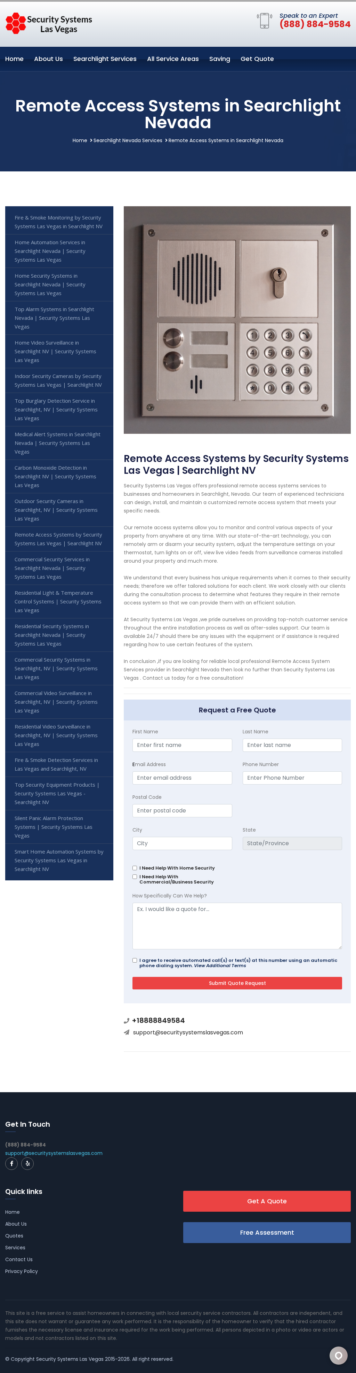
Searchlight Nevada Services (128, 140)
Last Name (255, 731)
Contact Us (19, 1259)
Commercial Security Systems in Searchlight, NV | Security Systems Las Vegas (56, 668)
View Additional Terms (220, 965)
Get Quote (257, 58)
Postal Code (147, 797)
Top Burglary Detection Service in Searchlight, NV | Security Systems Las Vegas (56, 409)
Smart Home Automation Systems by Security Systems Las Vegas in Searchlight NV (59, 860)
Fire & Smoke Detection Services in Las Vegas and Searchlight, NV (56, 764)
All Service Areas (173, 58)
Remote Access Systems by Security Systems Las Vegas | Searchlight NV (58, 539)
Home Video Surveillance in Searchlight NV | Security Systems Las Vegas (55, 351)
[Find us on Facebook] (11, 1163)
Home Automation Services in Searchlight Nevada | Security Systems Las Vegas (50, 251)
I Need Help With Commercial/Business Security (176, 879)
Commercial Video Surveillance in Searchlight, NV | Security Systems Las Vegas (56, 701)
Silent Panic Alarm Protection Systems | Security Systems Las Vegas (53, 827)
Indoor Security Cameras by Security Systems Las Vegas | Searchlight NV (58, 380)
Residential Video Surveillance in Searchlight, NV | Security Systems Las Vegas (56, 735)
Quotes (14, 1235)
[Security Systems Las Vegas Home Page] (48, 22)
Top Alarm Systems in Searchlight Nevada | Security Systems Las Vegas (54, 318)
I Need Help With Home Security (177, 868)
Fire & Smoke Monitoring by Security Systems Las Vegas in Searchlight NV (59, 222)
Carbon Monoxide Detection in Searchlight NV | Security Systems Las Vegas (55, 476)
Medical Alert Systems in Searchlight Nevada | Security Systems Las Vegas (57, 443)
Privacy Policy (21, 1271)
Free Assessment (267, 1232)
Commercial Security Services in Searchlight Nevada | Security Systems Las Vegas (52, 568)
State (249, 829)
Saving (219, 58)
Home (14, 58)
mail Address (149, 764)
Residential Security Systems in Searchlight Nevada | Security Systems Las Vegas (52, 635)
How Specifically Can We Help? (169, 895)
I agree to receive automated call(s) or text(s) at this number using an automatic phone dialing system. (238, 963)
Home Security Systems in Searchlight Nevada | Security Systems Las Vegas (50, 284)
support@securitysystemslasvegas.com (188, 1032)
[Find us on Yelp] (27, 1163)
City (137, 829)
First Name (145, 731)
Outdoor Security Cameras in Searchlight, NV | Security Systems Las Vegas (56, 509)
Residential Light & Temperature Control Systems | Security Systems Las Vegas (58, 601)
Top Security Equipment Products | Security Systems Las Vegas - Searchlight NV (57, 793)
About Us (48, 58)
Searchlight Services (105, 58)
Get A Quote (267, 1201)
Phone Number (261, 764)
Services (15, 1247)
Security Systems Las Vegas (70, 1359)
